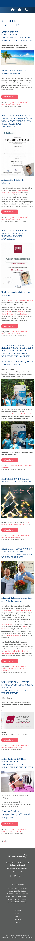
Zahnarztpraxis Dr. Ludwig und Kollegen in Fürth (17, 414)
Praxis (17, 917)
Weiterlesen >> (10, 97)
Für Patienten (14, 104)
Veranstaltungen (16, 748)
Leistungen (17, 920)
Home (17, 914)
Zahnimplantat (25, 314)
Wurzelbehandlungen (8, 624)
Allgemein (22, 102)
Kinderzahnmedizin (7, 314)
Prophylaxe (7, 312)
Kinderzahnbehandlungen (12, 635)
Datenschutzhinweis (26, 937)
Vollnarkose (5, 629)
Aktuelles (13, 102)
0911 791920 (17, 871)
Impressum (14, 937)
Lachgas (25, 626)
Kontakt (17, 923)
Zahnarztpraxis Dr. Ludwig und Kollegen (20, 300)
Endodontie (5, 195)
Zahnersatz (21, 312)
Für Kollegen (23, 465)
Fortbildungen (7, 669)
